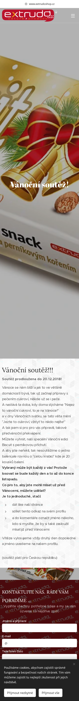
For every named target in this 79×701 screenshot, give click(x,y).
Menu (73, 16)
